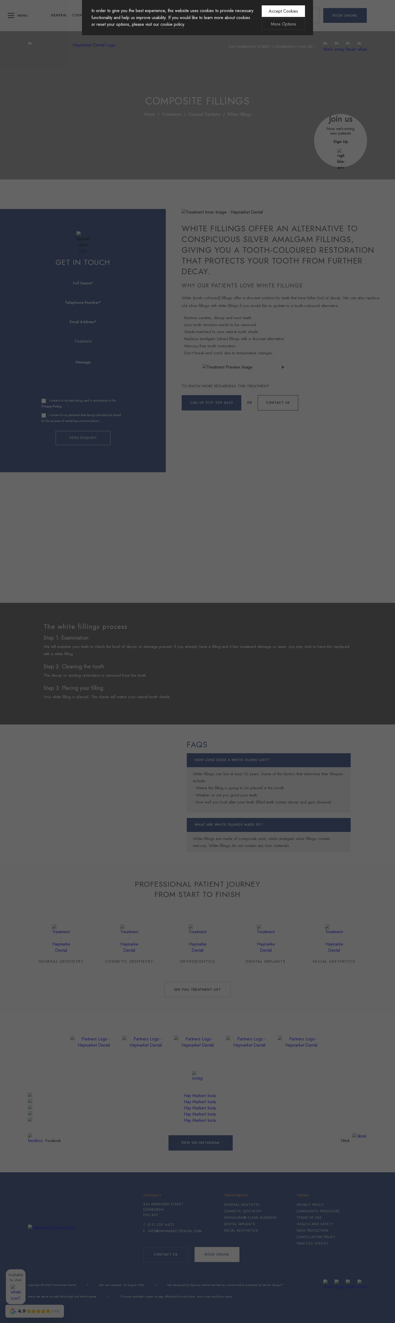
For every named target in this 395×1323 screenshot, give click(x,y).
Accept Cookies (283, 11)
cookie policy (172, 24)
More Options (283, 24)
